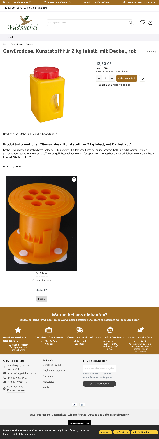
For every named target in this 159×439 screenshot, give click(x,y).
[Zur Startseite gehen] (22, 22)
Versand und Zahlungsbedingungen (108, 414)
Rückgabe (48, 376)
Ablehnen (105, 432)
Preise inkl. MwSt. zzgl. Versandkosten (112, 71)
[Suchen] (130, 22)
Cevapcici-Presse (41, 280)
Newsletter (49, 381)
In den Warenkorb (126, 78)
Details (41, 299)
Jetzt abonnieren (99, 383)
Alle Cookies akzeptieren (144, 432)
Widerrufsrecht (77, 414)
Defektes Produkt (52, 365)
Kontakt (47, 387)
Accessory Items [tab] (12, 166)
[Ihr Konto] (150, 22)
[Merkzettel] (142, 22)
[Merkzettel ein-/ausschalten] (142, 78)
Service (48, 360)
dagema (151, 51)
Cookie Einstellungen (54, 370)
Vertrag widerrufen (79, 423)
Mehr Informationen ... (25, 434)
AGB (32, 414)
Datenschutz (59, 414)
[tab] (10, 134)
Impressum (43, 414)
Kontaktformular (16, 390)
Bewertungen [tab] (49, 134)
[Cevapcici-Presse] (41, 223)
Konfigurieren (121, 432)
